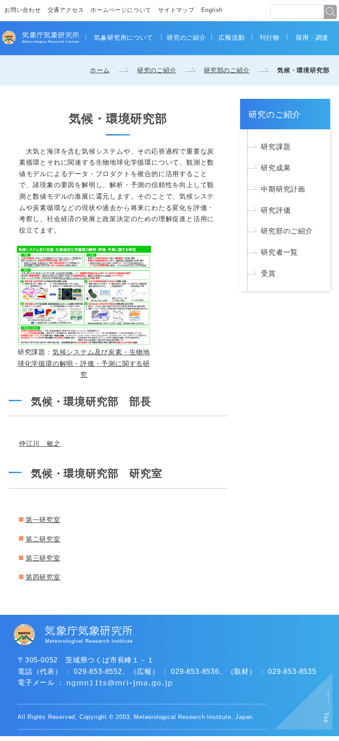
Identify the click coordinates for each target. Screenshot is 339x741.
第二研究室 (43, 539)
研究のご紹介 (186, 37)
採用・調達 (312, 37)
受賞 (268, 273)
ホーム (99, 70)
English (212, 10)
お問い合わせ (22, 10)
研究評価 (275, 210)
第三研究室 (43, 558)
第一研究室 (43, 519)
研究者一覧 (279, 252)
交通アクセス (66, 10)
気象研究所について (123, 37)
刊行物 (269, 37)
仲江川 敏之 (40, 443)
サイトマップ (176, 10)
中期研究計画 (283, 189)
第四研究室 (43, 577)
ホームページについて (120, 10)
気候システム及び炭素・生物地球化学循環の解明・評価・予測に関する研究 (84, 363)
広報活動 (231, 37)
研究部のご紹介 (227, 70)
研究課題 (275, 146)
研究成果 (275, 168)
